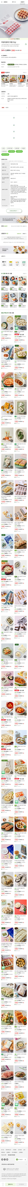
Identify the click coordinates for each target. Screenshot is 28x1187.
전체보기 (24, 233)
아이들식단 (12, 151)
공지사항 (20, 1149)
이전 (2, 2)
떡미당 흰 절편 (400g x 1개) (20, 943)
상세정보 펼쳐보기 (13, 211)
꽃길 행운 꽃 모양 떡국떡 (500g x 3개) (7, 660)
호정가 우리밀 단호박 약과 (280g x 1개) (20, 389)
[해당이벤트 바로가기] (4, 263)
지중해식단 (19, 151)
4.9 (4, 368)
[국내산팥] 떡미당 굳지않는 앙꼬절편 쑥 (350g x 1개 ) (6, 944)
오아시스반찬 (5, 154)
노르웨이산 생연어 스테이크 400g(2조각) (13, 307)
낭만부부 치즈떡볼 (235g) (6, 1135)
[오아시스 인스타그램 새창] (5, 1159)
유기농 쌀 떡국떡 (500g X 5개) (19, 332)
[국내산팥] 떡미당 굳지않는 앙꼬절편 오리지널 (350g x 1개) (6, 862)
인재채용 (20, 1152)
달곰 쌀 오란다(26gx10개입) (20, 496)
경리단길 (5, 151)
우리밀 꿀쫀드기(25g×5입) (7, 522)
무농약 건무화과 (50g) (19, 1081)
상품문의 (22, 2)
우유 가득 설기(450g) (21, 416)
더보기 (7, 55)
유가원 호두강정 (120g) (19, 860)
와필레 (23, 148)
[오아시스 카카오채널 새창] (2, 1159)
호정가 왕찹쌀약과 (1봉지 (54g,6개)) (6, 833)
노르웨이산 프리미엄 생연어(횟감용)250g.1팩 (5, 290)
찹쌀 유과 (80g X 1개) (21, 550)
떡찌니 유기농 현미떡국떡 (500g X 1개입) (7, 1108)
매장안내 (3, 1152)
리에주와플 (10, 148)
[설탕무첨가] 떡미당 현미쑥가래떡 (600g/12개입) (6, 551)
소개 (24, 1149)
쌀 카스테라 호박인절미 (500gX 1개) (6, 497)
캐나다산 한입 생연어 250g (22, 289)
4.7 (18, 451)
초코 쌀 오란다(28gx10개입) (20, 632)
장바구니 (10, 1184)
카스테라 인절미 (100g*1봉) (7, 805)
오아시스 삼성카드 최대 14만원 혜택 (8, 57)
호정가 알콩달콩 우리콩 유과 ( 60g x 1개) (6, 916)
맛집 (4, 148)
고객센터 (14, 1149)
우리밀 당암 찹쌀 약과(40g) (7, 606)
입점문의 (8, 1152)
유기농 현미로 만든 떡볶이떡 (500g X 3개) (6, 776)
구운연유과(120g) (18, 998)
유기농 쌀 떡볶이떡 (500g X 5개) (6, 577)
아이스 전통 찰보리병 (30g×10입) (19, 523)
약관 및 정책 (3, 1155)
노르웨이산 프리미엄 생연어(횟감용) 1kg (4, 307)
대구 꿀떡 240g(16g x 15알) (20, 971)
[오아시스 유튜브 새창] (7, 1159)
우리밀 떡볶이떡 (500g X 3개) (5, 747)
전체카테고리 (8, 1149)
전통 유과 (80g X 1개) (19, 470)
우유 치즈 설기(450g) (7, 470)
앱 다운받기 (20, 1159)
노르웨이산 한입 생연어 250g (13, 289)
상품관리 (3, 256)
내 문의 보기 (19, 233)
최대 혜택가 (16, 50)
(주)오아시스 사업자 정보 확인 (8, 1164)
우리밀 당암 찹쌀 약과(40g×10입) (5, 361)
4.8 (4, 397)
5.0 (4, 340)
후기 (14, 2)
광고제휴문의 (14, 1152)
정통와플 (17, 148)
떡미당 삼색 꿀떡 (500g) (6, 1026)
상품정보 (5, 2)
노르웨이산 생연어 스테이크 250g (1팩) (22, 307)
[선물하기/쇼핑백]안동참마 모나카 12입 (7, 688)
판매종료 (21, 1184)
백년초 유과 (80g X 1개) (6, 1081)
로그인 (2, 1149)
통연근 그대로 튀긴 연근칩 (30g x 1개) (6, 1054)
